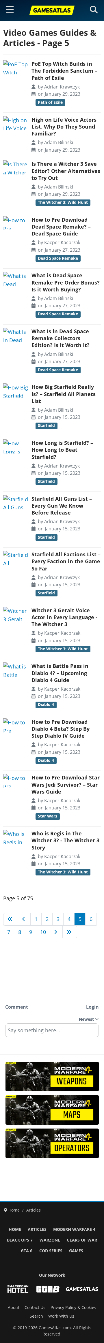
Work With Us (61, 1316)
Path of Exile (50, 102)
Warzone (50, 1240)
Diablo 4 (46, 704)
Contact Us (35, 1307)
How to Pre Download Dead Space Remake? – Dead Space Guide (61, 226)
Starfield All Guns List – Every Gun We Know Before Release (61, 505)
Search (36, 1316)
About (13, 1307)
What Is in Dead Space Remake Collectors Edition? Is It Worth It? (60, 338)
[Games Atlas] (52, 10)
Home (15, 1229)
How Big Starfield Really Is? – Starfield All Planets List (63, 393)
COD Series (50, 1250)
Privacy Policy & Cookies (73, 1307)
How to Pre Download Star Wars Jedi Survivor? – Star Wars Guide (65, 784)
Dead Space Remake (58, 258)
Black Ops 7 (20, 1240)
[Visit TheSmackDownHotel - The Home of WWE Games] (17, 1289)
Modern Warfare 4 (74, 1229)
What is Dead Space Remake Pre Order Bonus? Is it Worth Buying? (65, 282)
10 (43, 931)
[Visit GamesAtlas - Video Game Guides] (82, 1289)
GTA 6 (26, 1250)
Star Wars (47, 816)
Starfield (46, 425)
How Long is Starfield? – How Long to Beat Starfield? (62, 449)
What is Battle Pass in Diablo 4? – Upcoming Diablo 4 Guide (59, 672)
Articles (37, 1229)
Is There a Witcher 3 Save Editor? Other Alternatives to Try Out (65, 170)
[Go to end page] (69, 932)
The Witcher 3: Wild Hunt (63, 202)
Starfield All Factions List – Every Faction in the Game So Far (66, 561)
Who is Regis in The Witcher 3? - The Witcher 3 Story (65, 840)
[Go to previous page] (24, 919)
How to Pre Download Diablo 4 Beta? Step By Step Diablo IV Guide (60, 728)
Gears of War (82, 1240)
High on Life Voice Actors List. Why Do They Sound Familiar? (63, 126)
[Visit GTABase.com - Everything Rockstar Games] (48, 1289)
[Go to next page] (56, 932)
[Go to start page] (10, 919)
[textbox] (52, 1032)
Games (76, 1250)
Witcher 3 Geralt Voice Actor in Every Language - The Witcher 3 (64, 617)
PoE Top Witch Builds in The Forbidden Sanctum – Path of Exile (64, 70)
